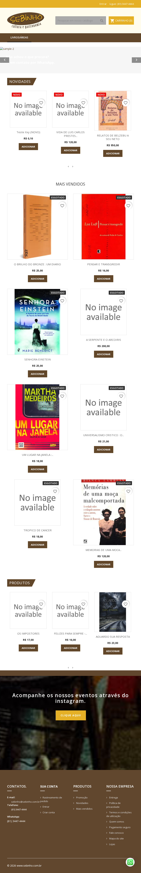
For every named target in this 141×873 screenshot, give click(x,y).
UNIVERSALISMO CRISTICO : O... (103, 435)
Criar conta (49, 812)
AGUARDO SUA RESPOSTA (113, 636)
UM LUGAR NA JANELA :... (37, 455)
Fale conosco (116, 832)
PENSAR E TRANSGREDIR (103, 264)
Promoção (82, 797)
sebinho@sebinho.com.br (25, 801)
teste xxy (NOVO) (28, 132)
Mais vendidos (84, 808)
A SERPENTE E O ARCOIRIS (103, 340)
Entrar (46, 806)
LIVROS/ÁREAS (19, 37)
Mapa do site (116, 838)
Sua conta (49, 786)
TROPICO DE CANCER (38, 530)
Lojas (112, 844)
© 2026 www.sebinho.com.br (24, 865)
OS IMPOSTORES (28, 633)
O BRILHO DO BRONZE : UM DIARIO (37, 264)
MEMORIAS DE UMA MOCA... (104, 550)
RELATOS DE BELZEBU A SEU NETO (113, 137)
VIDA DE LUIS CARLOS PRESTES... (70, 134)
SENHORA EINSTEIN (37, 359)
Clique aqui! (71, 715)
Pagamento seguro (120, 827)
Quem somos (116, 821)
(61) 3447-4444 (125, 4)
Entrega (113, 797)
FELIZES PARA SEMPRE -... (70, 633)
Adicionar (28, 146)
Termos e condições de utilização (119, 814)
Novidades (82, 803)
